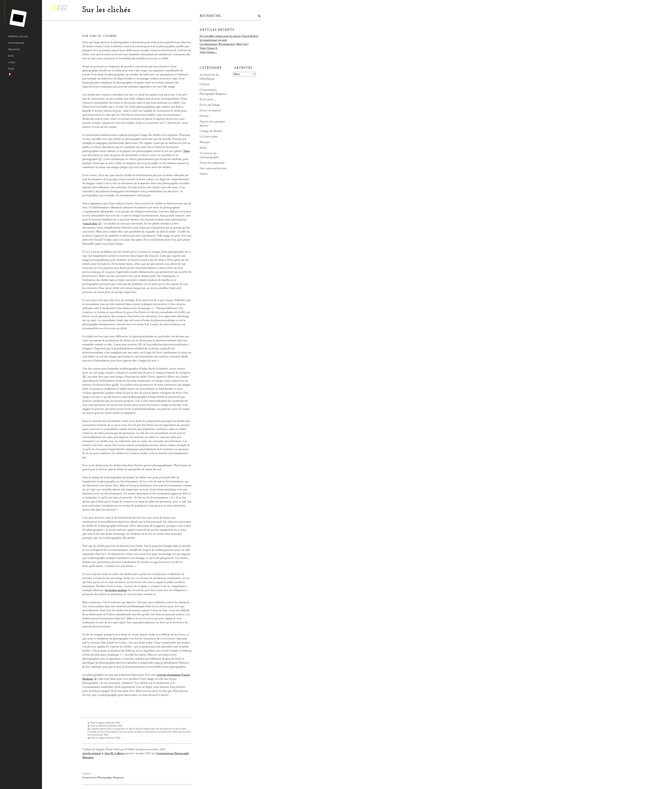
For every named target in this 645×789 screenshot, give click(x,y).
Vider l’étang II (208, 48)
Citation (205, 84)
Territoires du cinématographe (209, 155)
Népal (203, 148)
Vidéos (204, 174)
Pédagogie (14, 49)
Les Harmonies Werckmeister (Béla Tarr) (224, 44)
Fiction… (205, 116)
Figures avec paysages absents (212, 123)
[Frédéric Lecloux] (24, 19)
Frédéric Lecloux (18, 36)
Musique (205, 142)
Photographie (16, 43)
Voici (187, 151)
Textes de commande (212, 163)
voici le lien (90, 223)
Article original (91, 753)
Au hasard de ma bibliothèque (209, 77)
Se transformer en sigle (213, 40)
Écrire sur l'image (210, 105)
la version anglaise (116, 590)
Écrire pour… (208, 99)
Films (11, 68)
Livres (11, 62)
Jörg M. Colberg (114, 753)
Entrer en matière (210, 110)
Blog (11, 56)
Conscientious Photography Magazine (103, 777)
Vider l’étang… (208, 52)
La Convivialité (209, 136)
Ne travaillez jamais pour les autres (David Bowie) (229, 36)
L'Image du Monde (211, 131)
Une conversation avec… (214, 168)
